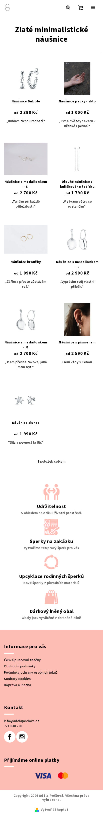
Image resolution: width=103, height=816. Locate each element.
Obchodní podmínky (20, 666)
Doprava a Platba (17, 685)
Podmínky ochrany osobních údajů (31, 672)
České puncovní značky (22, 660)
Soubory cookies (17, 678)
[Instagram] (22, 737)
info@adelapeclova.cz (21, 721)
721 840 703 (13, 726)
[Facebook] (10, 737)
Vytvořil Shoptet (54, 809)
